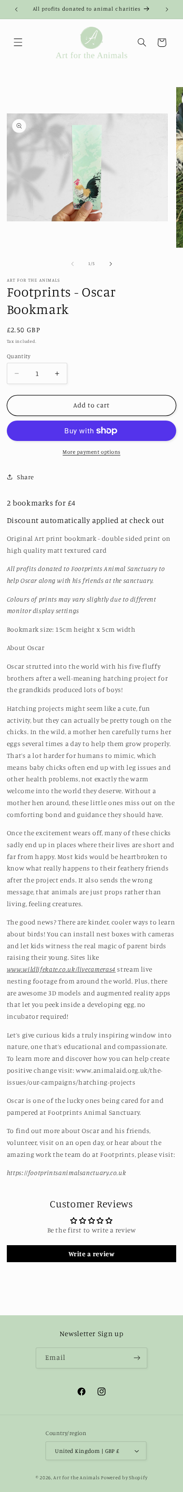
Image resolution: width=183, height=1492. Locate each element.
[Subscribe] (137, 1358)
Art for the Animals (76, 1478)
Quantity (18, 356)
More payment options (91, 452)
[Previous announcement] (16, 9)
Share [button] (25, 476)
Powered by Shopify (124, 1478)
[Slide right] (110, 263)
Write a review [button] (92, 1253)
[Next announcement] (166, 9)
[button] (18, 42)
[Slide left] (72, 263)
